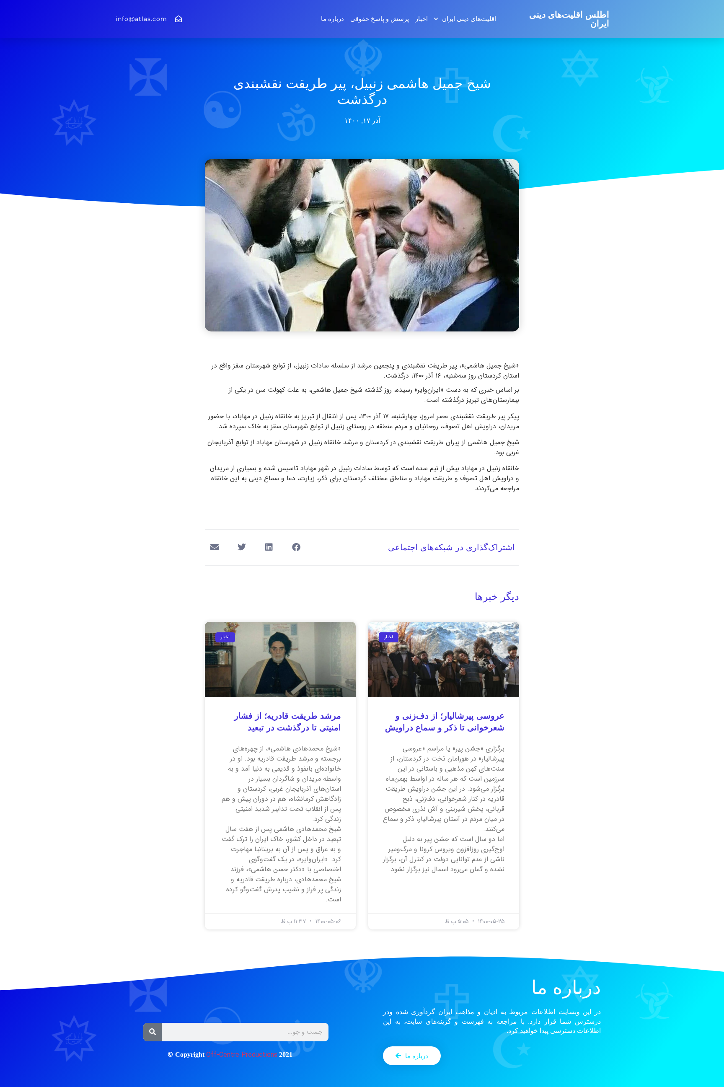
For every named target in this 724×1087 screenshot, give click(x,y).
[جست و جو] (152, 1032)
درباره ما (332, 18)
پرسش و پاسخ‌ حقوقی (379, 18)
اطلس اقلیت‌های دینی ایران (569, 19)
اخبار (421, 18)
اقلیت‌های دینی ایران (469, 18)
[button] (296, 547)
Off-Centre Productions (241, 1055)
